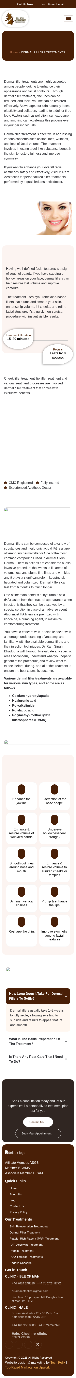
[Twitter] (38, 1345)
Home (14, 52)
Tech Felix (57, 1362)
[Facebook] (19, 1345)
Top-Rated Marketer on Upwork (27, 1367)
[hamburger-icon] (68, 18)
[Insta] (9, 1345)
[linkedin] (28, 1345)
